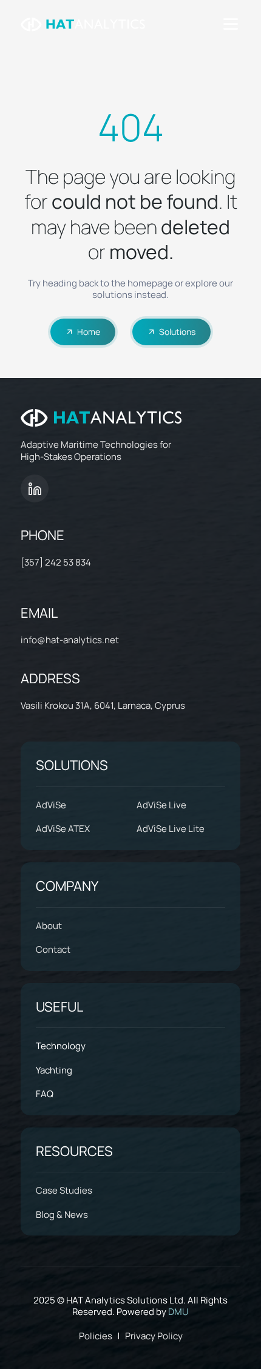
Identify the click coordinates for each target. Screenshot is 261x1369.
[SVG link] (83, 25)
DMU (178, 1311)
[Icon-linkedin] (35, 488)
